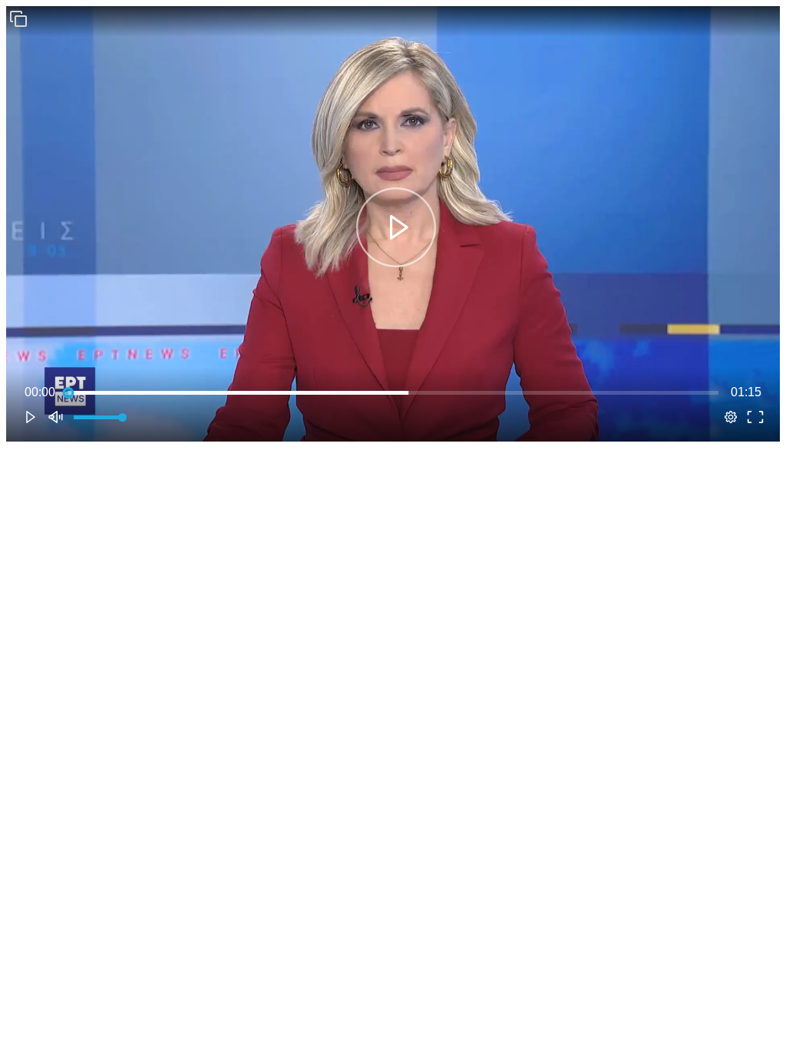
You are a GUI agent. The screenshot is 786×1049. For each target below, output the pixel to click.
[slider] (393, 392)
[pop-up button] (730, 417)
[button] (18, 18)
